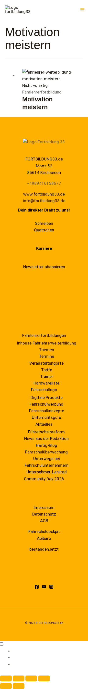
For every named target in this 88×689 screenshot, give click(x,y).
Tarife (46, 369)
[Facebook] (36, 586)
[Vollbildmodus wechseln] (18, 678)
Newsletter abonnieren (44, 266)
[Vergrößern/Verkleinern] (6, 678)
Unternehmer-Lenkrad (46, 471)
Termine (46, 356)
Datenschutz (44, 514)
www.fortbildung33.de (44, 194)
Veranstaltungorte (46, 363)
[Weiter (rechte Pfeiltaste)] (18, 686)
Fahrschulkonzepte (46, 410)
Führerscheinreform (46, 431)
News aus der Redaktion (46, 438)
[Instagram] (51, 586)
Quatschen (44, 229)
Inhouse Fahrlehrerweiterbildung (46, 343)
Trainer (46, 376)
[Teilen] (31, 678)
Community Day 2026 (44, 478)
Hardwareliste (46, 383)
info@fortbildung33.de (44, 200)
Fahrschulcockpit (44, 531)
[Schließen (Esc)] (44, 678)
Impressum (44, 507)
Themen (46, 349)
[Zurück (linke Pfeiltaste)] (6, 686)
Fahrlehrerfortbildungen (44, 335)
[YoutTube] (44, 586)
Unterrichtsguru (46, 417)
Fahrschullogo (44, 389)
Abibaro (44, 538)
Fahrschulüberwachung (46, 452)
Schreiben (44, 223)
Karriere (44, 248)
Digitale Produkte (47, 397)
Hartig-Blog (46, 445)
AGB (44, 520)
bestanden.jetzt (44, 549)
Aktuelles (44, 424)
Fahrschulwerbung (46, 404)
